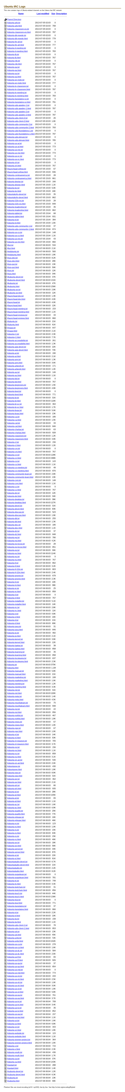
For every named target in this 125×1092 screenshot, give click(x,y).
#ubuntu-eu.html (14, 560)
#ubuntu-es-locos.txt (16, 544)
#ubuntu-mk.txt (13, 61)
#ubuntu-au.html (14, 375)
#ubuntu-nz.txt (13, 754)
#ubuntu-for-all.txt (14, 42)
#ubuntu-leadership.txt (16, 207)
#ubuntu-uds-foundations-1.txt (20, 131)
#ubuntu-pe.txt (13, 779)
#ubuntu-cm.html (14, 452)
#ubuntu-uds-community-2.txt (19, 124)
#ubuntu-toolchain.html (17, 890)
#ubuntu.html (12, 668)
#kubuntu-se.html (14, 293)
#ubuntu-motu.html (15, 700)
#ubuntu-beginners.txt (16, 385)
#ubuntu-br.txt (13, 398)
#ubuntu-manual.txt (15, 671)
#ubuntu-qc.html (14, 808)
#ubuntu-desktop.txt (15, 499)
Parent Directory (14, 19)
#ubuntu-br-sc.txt (14, 404)
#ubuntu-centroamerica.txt (18, 175)
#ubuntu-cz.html (14, 490)
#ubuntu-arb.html (14, 26)
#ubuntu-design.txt (15, 182)
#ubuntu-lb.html (14, 58)
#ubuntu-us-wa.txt (15, 1014)
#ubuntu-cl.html (14, 445)
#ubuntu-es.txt (13, 550)
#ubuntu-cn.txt (13, 455)
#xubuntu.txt (12, 1078)
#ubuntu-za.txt (13, 1059)
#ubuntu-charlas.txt (15, 429)
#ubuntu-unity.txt (14, 938)
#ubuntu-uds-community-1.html (20, 229)
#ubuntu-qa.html (14, 70)
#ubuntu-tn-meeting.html (17, 96)
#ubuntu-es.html (14, 553)
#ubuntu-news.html (15, 725)
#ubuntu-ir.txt (12, 614)
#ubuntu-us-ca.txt (14, 944)
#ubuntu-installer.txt (15, 601)
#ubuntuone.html (14, 769)
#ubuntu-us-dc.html (15, 954)
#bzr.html (11, 248)
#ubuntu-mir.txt (13, 690)
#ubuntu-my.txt (13, 709)
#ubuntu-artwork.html (16, 369)
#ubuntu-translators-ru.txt (18, 99)
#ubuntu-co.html (14, 464)
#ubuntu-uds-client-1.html (18, 928)
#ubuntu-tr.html (13, 916)
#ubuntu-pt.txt (13, 798)
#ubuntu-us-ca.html (15, 947)
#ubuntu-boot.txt (14, 391)
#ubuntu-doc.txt (14, 525)
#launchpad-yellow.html (17, 172)
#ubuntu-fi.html (13, 566)
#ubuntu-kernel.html (15, 642)
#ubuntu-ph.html (14, 789)
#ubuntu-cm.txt (13, 448)
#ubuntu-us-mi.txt (14, 976)
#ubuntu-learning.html (16, 655)
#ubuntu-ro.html (14, 827)
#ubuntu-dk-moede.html (17, 39)
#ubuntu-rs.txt (13, 830)
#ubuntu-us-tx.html (15, 1011)
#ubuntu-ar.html (14, 356)
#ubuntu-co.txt (13, 461)
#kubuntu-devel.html (16, 280)
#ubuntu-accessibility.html (18, 344)
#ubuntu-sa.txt (13, 73)
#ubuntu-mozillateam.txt (17, 703)
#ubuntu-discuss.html (16, 515)
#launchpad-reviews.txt (17, 315)
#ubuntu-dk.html (14, 522)
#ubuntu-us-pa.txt (14, 995)
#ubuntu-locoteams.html (17, 661)
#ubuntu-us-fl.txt (14, 957)
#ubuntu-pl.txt (13, 792)
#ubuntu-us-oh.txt (14, 982)
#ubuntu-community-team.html (20, 477)
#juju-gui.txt (12, 264)
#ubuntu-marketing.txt (16, 677)
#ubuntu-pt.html (14, 801)
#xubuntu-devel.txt (15, 1071)
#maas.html (12, 331)
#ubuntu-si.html (14, 858)
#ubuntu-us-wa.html (15, 1017)
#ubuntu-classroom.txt (16, 436)
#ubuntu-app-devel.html (17, 350)
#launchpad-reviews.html (18, 318)
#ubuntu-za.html (14, 1062)
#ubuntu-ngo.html (14, 731)
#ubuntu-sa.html (14, 77)
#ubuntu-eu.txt (13, 557)
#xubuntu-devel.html (16, 1075)
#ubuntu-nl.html (14, 738)
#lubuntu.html (13, 325)
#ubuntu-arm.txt (14, 359)
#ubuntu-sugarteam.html (17, 878)
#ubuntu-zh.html (14, 166)
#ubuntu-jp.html (14, 636)
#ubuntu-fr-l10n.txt (15, 569)
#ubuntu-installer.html (16, 604)
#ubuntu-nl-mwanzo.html (18, 744)
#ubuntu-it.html (13, 623)
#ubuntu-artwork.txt (15, 366)
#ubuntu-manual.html (16, 674)
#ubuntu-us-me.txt (15, 150)
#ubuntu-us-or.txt (14, 989)
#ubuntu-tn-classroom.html (18, 89)
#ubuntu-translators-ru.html (18, 102)
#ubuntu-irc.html (14, 611)
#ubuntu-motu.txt (14, 696)
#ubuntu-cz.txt (13, 487)
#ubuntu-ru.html (14, 839)
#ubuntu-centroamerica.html (19, 178)
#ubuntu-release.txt (15, 817)
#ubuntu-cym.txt (14, 480)
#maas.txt (11, 328)
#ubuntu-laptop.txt (15, 646)
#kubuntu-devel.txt (15, 277)
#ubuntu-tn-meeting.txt (16, 93)
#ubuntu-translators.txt (16, 906)
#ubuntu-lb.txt (13, 54)
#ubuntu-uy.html (14, 1024)
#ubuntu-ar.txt (13, 353)
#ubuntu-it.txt (12, 620)
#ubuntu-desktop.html (16, 503)
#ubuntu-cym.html (15, 483)
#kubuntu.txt (12, 283)
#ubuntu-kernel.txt (15, 639)
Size (53, 14)
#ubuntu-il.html (13, 598)
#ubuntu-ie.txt (13, 588)
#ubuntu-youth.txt (14, 1052)
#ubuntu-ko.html (14, 191)
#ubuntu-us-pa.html (15, 998)
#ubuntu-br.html (14, 401)
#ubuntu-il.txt (12, 595)
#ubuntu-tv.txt (13, 220)
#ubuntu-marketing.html (17, 680)
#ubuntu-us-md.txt (15, 970)
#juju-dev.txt (12, 258)
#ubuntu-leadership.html (17, 210)
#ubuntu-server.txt (15, 849)
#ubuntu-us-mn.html (15, 242)
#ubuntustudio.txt (14, 868)
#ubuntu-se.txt (13, 843)
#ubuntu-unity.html (15, 941)
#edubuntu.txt (13, 251)
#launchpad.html (14, 305)
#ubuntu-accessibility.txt (17, 340)
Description (61, 14)
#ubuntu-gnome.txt (15, 576)
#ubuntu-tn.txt (13, 881)
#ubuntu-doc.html (14, 528)
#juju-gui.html (13, 267)
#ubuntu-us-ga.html (15, 966)
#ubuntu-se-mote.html (16, 83)
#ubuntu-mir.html (14, 693)
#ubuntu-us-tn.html (15, 1005)
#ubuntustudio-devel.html (18, 865)
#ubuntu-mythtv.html (16, 719)
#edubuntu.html (14, 255)
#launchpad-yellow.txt (16, 169)
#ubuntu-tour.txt (14, 900)
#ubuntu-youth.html (15, 1055)
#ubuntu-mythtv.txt (15, 715)
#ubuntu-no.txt (13, 747)
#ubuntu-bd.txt (13, 379)
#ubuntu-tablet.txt (14, 213)
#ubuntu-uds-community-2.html (20, 128)
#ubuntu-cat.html (14, 426)
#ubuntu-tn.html (14, 884)
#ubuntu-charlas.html (16, 433)
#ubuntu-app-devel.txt (16, 347)
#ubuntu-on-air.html (15, 763)
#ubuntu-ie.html (14, 591)
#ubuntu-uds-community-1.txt (19, 226)
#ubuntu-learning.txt (15, 652)
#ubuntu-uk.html (14, 935)
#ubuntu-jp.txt (13, 633)
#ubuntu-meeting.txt (15, 684)
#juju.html (11, 274)
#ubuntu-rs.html (14, 833)
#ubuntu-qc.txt (13, 804)
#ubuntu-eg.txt (13, 537)
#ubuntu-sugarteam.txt (16, 874)
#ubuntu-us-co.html (15, 236)
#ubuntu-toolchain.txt (16, 887)
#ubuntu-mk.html (14, 64)
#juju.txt (10, 271)
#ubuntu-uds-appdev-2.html (19, 115)
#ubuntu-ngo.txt (14, 728)
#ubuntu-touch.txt (14, 893)
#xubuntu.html (13, 1081)
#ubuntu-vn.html (14, 1030)
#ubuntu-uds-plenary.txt (17, 137)
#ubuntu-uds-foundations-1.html (21, 134)
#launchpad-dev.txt (15, 296)
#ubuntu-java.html (15, 630)
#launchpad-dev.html (16, 299)
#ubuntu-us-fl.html (15, 960)
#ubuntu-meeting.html (16, 687)
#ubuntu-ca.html (14, 420)
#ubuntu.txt (12, 665)
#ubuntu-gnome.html (16, 579)
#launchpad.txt (13, 302)
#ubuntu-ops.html (14, 776)
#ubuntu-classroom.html (17, 439)
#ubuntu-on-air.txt (14, 760)
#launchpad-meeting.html (18, 312)
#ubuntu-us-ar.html (15, 147)
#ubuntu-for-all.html (15, 45)
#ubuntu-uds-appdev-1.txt (18, 105)
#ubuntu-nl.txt (13, 735)
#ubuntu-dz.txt (13, 531)
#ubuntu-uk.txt (13, 932)
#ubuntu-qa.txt (13, 67)
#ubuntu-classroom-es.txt (18, 29)
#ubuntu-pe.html (14, 782)
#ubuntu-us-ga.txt (14, 963)
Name (21, 14)
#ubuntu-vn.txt (13, 1027)
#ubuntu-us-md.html (15, 973)
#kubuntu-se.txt (13, 290)
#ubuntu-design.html (16, 185)
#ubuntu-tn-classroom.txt (17, 86)
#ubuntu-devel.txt (14, 506)
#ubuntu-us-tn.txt (14, 1001)
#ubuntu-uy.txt (13, 1021)
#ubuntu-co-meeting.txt (17, 468)
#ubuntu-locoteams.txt (16, 658)
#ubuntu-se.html (14, 846)
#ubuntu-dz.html (14, 534)
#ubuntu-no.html (14, 750)
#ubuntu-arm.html (14, 363)
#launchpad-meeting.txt (17, 309)
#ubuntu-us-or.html (15, 992)
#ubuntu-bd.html (14, 382)
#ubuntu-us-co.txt (14, 232)
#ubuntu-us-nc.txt (14, 156)
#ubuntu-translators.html (17, 909)
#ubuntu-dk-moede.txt (16, 35)
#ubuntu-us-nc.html (15, 159)
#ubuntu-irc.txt (13, 607)
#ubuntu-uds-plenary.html (18, 140)
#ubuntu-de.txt (13, 493)
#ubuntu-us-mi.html (15, 979)
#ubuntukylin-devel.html (17, 197)
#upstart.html (12, 1068)
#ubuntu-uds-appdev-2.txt (18, 112)
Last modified (43, 14)
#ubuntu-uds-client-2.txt (17, 118)
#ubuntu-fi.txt (12, 563)
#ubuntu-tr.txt (12, 912)
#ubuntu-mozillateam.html (18, 706)
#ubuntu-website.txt (15, 1033)
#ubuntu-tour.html (14, 903)
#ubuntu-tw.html (14, 922)
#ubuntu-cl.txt (13, 442)
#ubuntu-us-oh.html (15, 986)
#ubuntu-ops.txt (14, 773)
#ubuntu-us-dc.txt (14, 951)
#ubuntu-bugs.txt (14, 410)
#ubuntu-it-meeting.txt (16, 48)
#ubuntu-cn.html (14, 458)
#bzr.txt (10, 245)
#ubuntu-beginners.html (17, 388)
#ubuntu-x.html (13, 1049)
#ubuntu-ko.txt (13, 188)
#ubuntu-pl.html (14, 795)
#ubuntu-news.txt (14, 722)
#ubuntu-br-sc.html (15, 407)
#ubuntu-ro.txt (13, 823)
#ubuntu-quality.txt (15, 811)
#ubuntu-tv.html (13, 223)
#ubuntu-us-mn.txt (15, 239)
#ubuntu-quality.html (16, 814)
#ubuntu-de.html (14, 496)
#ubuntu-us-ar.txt (14, 143)
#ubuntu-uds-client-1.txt (17, 925)
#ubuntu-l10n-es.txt (15, 201)
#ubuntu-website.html (16, 1036)
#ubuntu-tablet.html (15, 216)
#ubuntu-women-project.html (19, 1043)
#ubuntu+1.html (14, 337)
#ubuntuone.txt (13, 766)
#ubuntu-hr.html (14, 585)
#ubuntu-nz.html (14, 757)
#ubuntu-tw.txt (13, 919)
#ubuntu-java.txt (14, 626)
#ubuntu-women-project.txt (18, 1040)
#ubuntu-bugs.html (15, 414)
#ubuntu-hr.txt (13, 582)
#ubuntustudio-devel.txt (17, 862)
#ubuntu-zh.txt (13, 162)
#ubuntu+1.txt (13, 334)
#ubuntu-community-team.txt (19, 474)
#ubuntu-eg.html (14, 541)
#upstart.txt (12, 1065)
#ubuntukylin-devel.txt (16, 194)
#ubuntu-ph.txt (13, 785)
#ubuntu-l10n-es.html (16, 204)
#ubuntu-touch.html (15, 897)
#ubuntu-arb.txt (13, 23)
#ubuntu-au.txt (13, 372)
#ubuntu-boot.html (15, 394)
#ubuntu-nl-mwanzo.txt (17, 741)
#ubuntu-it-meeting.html (17, 51)
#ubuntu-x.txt (12, 1046)
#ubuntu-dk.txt (13, 518)
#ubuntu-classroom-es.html (19, 32)
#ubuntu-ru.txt (13, 836)
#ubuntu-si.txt (13, 855)
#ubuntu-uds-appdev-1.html (19, 108)
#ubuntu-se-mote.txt (15, 80)
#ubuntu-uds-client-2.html (18, 121)
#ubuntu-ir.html (13, 617)
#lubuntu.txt (12, 321)
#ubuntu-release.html (16, 820)
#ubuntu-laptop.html (15, 649)
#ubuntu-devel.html (15, 509)
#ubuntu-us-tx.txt (14, 1008)
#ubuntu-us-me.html (15, 153)
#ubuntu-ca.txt (13, 417)
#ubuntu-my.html (14, 712)
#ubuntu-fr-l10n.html (16, 572)
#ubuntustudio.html (15, 871)
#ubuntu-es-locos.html (16, 547)
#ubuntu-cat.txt (13, 423)
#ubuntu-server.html (15, 852)
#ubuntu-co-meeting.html (18, 471)
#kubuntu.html (13, 286)
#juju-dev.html (13, 261)
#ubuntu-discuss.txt (15, 512)
